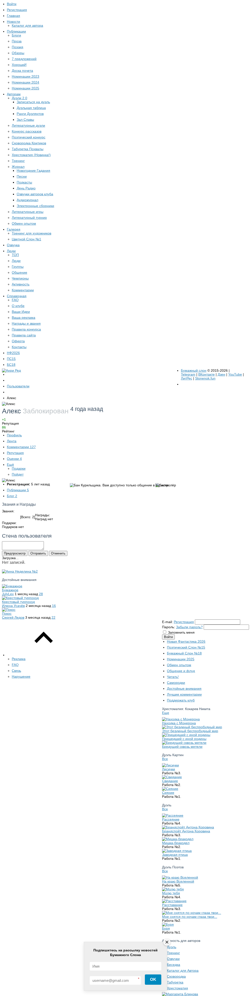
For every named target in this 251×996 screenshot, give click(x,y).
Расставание (172, 905)
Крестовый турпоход (18, 602)
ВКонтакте (206, 374)
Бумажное (10, 590)
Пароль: (168, 627)
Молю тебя (171, 893)
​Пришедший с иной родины (184, 739)
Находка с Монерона (179, 723)
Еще (165, 713)
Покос (7, 613)
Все (165, 759)
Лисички (168, 769)
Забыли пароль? (189, 627)
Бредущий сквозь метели (182, 747)
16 (54, 606)
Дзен (221, 374)
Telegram (188, 374)
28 (41, 594)
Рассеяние (170, 819)
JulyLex (8, 594)
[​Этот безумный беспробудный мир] (192, 727)
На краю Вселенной (178, 881)
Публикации (18, 490)
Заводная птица (175, 855)
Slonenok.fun (205, 378)
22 (53, 617)
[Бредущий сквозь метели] (184, 743)
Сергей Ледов (13, 617)
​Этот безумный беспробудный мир (190, 731)
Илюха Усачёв (13, 606)
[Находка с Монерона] (181, 719)
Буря (166, 928)
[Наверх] (43, 655)
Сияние (168, 793)
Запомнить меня (181, 632)
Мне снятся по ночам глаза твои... (189, 917)
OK (153, 979)
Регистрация (184, 622)
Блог (12, 496)
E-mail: (167, 622)
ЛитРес (186, 378)
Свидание (170, 781)
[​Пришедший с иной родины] (186, 735)
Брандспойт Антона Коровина (186, 831)
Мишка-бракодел (175, 843)
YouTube (235, 374)
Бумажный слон (193, 370)
